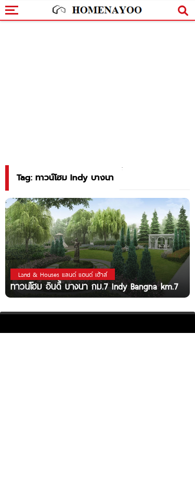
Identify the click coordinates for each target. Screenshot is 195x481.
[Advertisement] (97, 405)
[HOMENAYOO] (96, 10)
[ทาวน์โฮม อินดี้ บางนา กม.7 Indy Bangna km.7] (97, 247)
